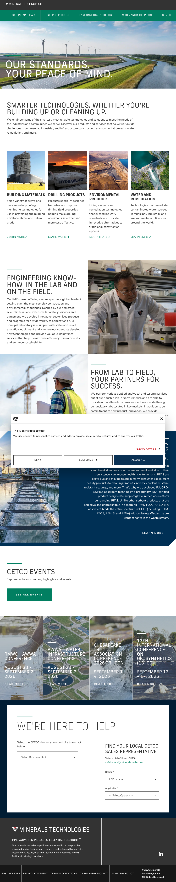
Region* (109, 772)
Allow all (138, 460)
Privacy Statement (35, 873)
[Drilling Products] (67, 172)
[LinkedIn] (161, 856)
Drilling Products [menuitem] (57, 15)
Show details (146, 449)
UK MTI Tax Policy (122, 873)
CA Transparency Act (94, 873)
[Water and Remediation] (150, 172)
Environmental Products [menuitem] (95, 15)
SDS (3, 873)
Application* (111, 788)
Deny (37, 460)
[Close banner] (161, 419)
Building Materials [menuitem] (23, 15)
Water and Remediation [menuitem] (137, 15)
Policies (14, 873)
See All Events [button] (29, 594)
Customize (86, 460)
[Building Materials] (26, 172)
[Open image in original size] (24, 4)
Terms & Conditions (64, 873)
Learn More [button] (16, 237)
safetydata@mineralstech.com (124, 762)
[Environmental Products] (108, 172)
